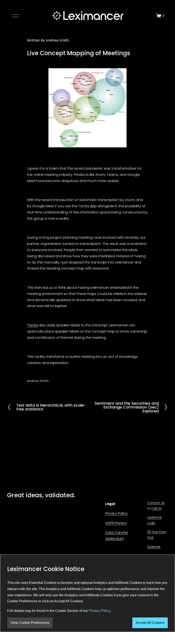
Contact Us (156, 503)
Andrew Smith (57, 40)
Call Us (156, 508)
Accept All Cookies (150, 623)
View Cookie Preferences (30, 623)
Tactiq (32, 325)
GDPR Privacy (116, 523)
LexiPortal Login (154, 520)
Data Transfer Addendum (116, 535)
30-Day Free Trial (156, 535)
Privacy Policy (116, 513)
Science (153, 546)
